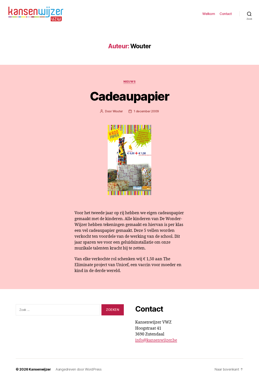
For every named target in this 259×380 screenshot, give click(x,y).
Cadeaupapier (129, 96)
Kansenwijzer (40, 369)
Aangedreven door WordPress (79, 369)
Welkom (208, 14)
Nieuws (129, 81)
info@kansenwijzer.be (156, 340)
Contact (226, 14)
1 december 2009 (146, 111)
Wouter (118, 111)
